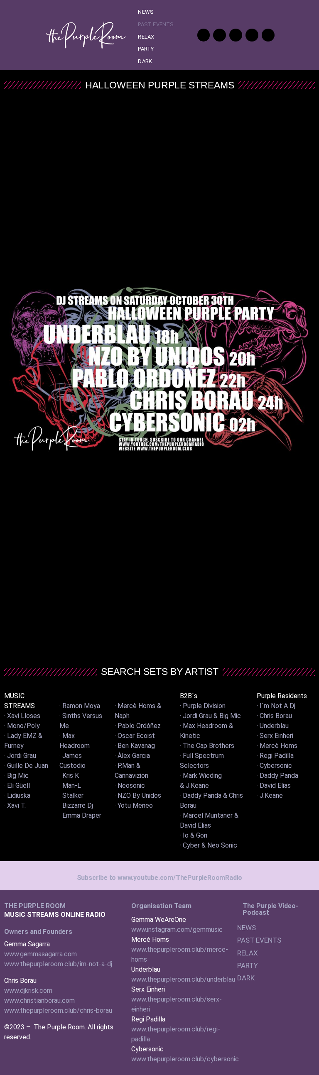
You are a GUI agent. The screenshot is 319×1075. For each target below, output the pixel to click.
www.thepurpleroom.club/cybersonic (185, 1059)
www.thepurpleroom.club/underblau (183, 979)
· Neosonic (130, 785)
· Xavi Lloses (22, 716)
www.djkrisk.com (28, 990)
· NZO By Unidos (138, 795)
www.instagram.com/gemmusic (177, 929)
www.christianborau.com (39, 1000)
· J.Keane (270, 795)
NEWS (146, 12)
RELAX (146, 37)
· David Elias (274, 785)
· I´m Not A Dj (276, 706)
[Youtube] (203, 35)
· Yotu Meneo (134, 805)
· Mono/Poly (22, 726)
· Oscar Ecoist (135, 736)
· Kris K (69, 775)
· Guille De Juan (26, 766)
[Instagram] (268, 35)
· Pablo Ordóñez (138, 726)
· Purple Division (203, 706)
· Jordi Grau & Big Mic (210, 716)
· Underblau (273, 726)
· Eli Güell (17, 785)
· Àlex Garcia (132, 756)
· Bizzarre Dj (76, 805)
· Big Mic (16, 775)
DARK (145, 61)
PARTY (146, 49)
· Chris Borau (274, 716)
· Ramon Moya (79, 706)
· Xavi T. (15, 805)
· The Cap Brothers (207, 746)
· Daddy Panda (277, 775)
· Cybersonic (274, 766)
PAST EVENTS (156, 24)
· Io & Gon (193, 835)
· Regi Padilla (275, 756)
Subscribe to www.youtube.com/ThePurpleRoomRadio (160, 878)
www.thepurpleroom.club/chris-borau (58, 1010)
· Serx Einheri (275, 736)
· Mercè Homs (277, 746)
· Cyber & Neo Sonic (208, 845)
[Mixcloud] (251, 35)
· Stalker (71, 795)
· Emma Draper (80, 815)
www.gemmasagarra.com (40, 954)
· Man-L (70, 785)
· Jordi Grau (20, 756)
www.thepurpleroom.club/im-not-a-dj (58, 964)
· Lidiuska (17, 795)
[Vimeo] (219, 35)
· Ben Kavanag (135, 746)
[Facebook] (235, 35)
